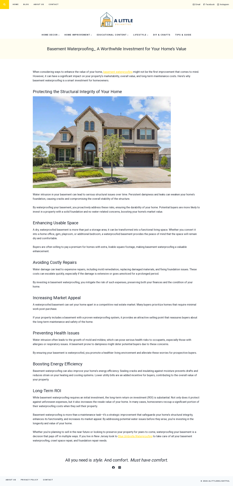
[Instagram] (119, 467)
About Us (39, 4)
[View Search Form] (4, 4)
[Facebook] (113, 467)
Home (16, 4)
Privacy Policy (29, 480)
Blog (26, 4)
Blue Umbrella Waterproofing (135, 436)
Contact (54, 4)
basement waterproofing (117, 71)
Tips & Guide (183, 35)
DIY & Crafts (161, 35)
